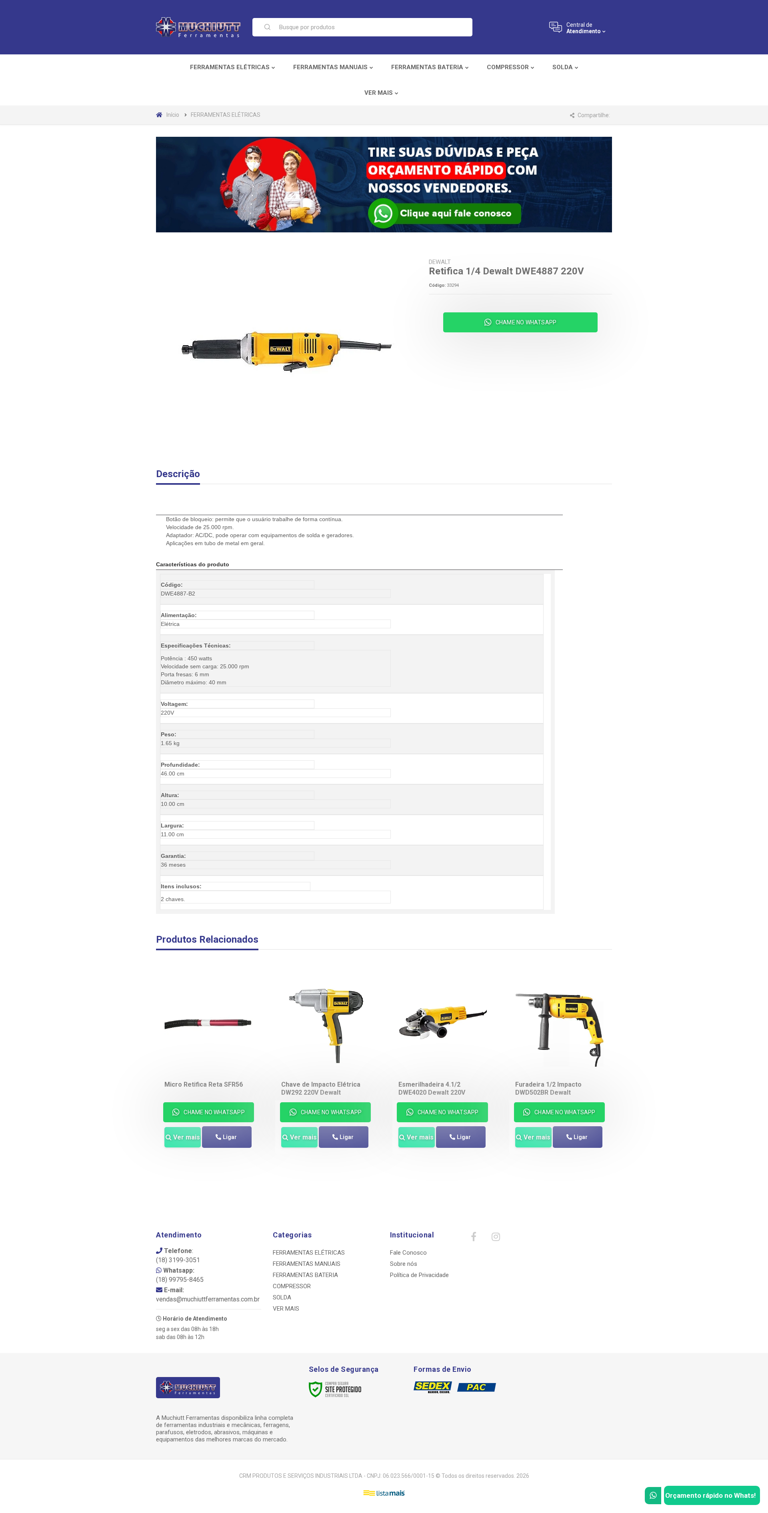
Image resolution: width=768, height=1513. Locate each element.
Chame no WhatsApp (526, 322)
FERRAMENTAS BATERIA (305, 1275)
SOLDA (282, 1297)
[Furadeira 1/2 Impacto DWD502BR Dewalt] (559, 1072)
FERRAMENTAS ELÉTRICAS (225, 115)
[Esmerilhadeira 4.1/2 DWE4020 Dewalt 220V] (442, 1072)
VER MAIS (286, 1308)
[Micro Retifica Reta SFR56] (208, 1072)
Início (172, 115)
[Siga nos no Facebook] (474, 1238)
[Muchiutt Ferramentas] (199, 27)
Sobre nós (403, 1263)
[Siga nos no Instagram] (496, 1238)
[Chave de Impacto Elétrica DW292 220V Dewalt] (325, 1072)
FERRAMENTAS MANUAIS (306, 1263)
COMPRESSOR (292, 1286)
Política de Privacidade (419, 1275)
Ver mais (186, 1137)
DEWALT (440, 262)
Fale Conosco (408, 1252)
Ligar (230, 1137)
